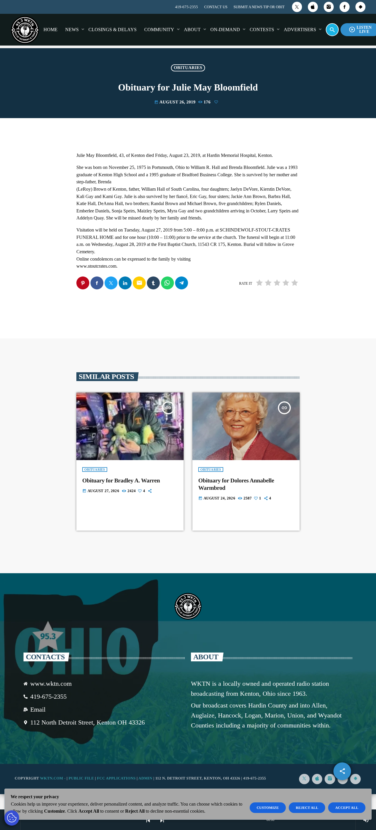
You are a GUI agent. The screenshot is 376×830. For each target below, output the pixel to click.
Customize (268, 808)
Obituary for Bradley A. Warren (121, 480)
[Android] (360, 7)
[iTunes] (313, 7)
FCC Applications (116, 778)
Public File (81, 778)
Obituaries (188, 68)
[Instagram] (329, 7)
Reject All (307, 808)
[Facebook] (345, 7)
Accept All (346, 808)
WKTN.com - (53, 778)
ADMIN (145, 778)
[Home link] (25, 30)
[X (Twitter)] (297, 7)
